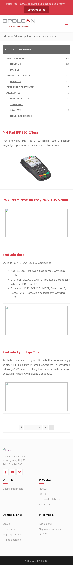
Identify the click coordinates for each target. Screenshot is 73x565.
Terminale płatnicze (50, 499)
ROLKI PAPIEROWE (21, 115)
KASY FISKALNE (15, 58)
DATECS (14, 69)
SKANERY (15, 110)
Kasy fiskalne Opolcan (20, 36)
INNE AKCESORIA (20, 98)
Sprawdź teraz (36, 9)
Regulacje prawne (12, 534)
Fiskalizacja (9, 529)
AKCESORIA (13, 92)
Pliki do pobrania (12, 539)
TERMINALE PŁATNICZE (20, 87)
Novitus (43, 488)
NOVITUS (15, 63)
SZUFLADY (16, 104)
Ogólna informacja (13, 488)
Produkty (39, 36)
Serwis (6, 523)
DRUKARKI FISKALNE (18, 75)
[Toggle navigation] (66, 23)
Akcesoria (44, 504)
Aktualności (45, 523)
